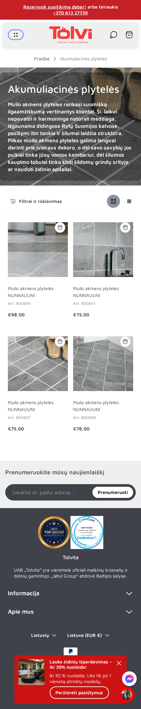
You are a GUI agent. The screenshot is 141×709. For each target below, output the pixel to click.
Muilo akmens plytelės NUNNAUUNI (30, 292)
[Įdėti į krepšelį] (60, 227)
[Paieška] (113, 35)
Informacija (23, 593)
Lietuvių (40, 635)
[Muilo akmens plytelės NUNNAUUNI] (38, 250)
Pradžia (42, 58)
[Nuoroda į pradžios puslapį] (54, 532)
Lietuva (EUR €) (84, 635)
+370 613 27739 (70, 12)
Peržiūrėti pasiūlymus (79, 692)
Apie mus (21, 611)
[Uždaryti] (119, 663)
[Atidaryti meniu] (16, 35)
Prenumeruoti (113, 492)
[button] (129, 679)
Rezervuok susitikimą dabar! (54, 7)
